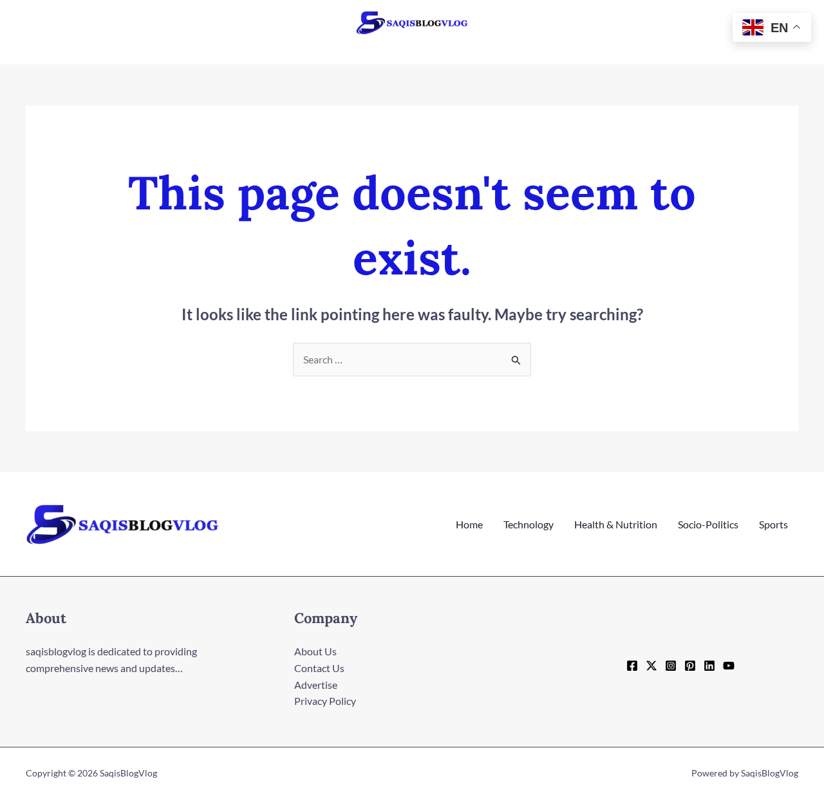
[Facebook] (632, 665)
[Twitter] (651, 665)
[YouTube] (729, 665)
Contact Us (319, 668)
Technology (528, 524)
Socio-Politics (708, 524)
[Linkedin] (709, 665)
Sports (773, 524)
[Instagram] (671, 665)
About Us (315, 651)
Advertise (315, 685)
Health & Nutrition (615, 524)
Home (469, 524)
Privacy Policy (325, 701)
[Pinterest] (690, 665)
